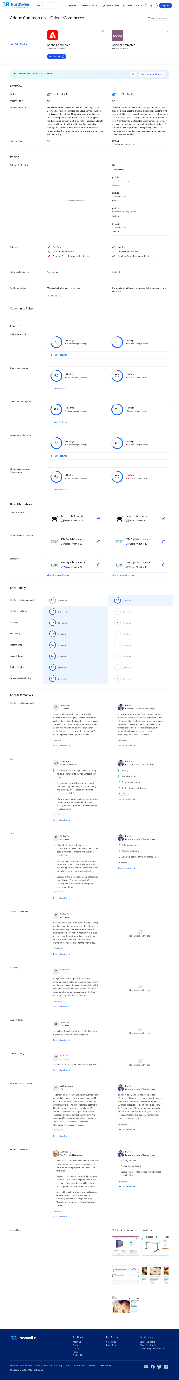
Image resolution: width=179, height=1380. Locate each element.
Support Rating (16, 656)
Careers (76, 1349)
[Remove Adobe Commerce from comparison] (103, 31)
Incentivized (58, 740)
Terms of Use (16, 1365)
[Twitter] (159, 1366)
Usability (14, 622)
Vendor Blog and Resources (152, 1349)
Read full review (60, 746)
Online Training (17, 667)
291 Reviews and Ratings (56, 49)
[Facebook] (152, 1366)
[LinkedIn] (166, 1366)
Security (28, 1365)
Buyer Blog (111, 1345)
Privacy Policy (41, 1365)
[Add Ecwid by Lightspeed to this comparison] (99, 518)
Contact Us (78, 1355)
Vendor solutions (89, 5)
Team (75, 1345)
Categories (71, 5)
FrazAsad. (129, 706)
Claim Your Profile (148, 1345)
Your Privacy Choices (60, 1365)
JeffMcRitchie (65, 1152)
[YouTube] (146, 1366)
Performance (16, 645)
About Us (77, 1342)
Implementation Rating (20, 678)
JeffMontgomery (66, 1086)
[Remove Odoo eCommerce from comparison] (167, 31)
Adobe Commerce (58, 45)
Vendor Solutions (147, 1342)
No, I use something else (152, 74)
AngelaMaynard (66, 761)
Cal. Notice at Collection (84, 1365)
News (75, 1352)
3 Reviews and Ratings (120, 49)
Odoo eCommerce (123, 45)
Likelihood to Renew (19, 611)
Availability (15, 634)
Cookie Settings (105, 1365)
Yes (133, 74)
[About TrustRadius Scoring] (49, 94)
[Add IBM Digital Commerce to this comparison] (99, 541)
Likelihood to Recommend (22, 600)
